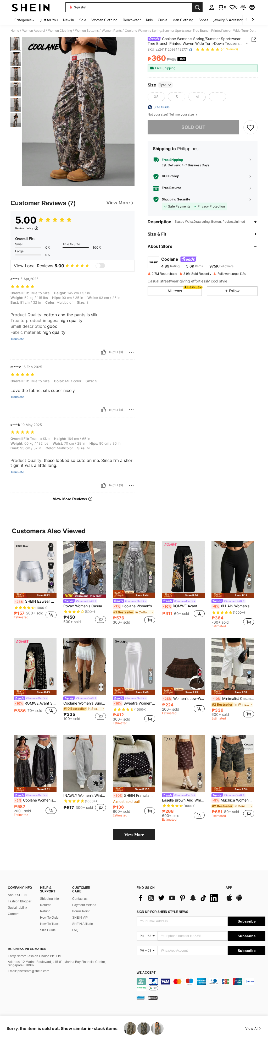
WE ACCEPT (146, 972)
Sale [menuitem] (82, 20)
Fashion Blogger (19, 901)
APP (229, 888)
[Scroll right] (253, 20)
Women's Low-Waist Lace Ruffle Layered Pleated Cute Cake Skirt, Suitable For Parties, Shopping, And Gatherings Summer (184, 698)
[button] (243, 7)
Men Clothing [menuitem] (182, 20)
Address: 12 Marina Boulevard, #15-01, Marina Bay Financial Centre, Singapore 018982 (57, 963)
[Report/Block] (131, 352)
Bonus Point (81, 911)
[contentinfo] (201, 984)
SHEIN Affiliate (82, 924)
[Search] (197, 7)
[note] (35, 595)
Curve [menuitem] (162, 20)
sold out (193, 127)
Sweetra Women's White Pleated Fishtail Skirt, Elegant (134, 703)
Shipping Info (49, 899)
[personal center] (212, 7)
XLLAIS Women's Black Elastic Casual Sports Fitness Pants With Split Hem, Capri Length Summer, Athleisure (233, 606)
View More (134, 834)
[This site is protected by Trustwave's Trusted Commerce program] (140, 997)
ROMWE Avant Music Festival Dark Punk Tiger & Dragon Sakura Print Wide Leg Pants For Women (184, 606)
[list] (178, 898)
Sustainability (17, 907)
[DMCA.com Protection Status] (153, 997)
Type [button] (162, 85)
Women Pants (112, 30)
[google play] (239, 900)
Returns (45, 905)
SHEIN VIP (80, 917)
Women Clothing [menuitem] (104, 20)
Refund (45, 911)
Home (14, 30)
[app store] (229, 900)
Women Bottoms (87, 30)
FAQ (75, 930)
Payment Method (84, 905)
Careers (13, 914)
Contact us (79, 899)
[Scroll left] (246, 20)
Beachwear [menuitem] (132, 20)
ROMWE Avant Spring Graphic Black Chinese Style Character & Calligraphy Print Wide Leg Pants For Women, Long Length (36, 703)
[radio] (156, 96)
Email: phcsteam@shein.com (28, 971)
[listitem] (35, 582)
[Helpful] (103, 352)
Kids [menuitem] (149, 20)
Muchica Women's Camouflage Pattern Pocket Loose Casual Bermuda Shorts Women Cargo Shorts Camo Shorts (233, 800)
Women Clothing (60, 30)
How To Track (49, 924)
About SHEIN (17, 895)
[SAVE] (250, 127)
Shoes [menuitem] (203, 20)
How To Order (50, 917)
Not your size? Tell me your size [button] (171, 114)
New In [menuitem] (68, 20)
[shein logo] (31, 7)
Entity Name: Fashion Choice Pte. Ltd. (35, 956)
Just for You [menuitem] (49, 20)
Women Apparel (33, 30)
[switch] (100, 265)
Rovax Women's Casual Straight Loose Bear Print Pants (84, 606)
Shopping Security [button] (176, 199)
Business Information (27, 949)
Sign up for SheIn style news (162, 912)
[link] (221, 7)
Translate (17, 339)
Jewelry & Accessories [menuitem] (230, 20)
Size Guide (48, 930)
